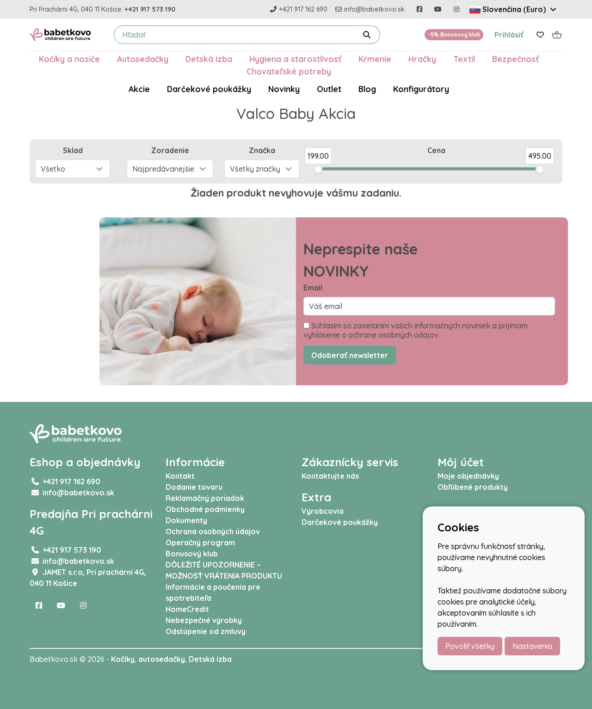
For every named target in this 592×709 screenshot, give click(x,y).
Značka (262, 150)
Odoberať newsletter (349, 355)
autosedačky (161, 659)
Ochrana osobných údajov (213, 531)
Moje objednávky (468, 476)
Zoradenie (170, 150)
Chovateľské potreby (289, 71)
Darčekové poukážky (209, 89)
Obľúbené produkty (473, 487)
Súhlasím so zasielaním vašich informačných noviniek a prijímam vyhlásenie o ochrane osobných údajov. (415, 330)
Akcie (139, 89)
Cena (436, 150)
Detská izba (208, 59)
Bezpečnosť (515, 59)
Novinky (284, 89)
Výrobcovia (323, 511)
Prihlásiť (509, 34)
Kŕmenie (374, 59)
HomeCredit (187, 609)
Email (312, 287)
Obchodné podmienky (205, 509)
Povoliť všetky (469, 646)
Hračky (422, 59)
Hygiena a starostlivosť (295, 59)
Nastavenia (532, 646)
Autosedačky (142, 59)
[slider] (318, 169)
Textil (464, 59)
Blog (367, 89)
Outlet (329, 89)
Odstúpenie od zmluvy (206, 631)
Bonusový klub (192, 553)
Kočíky (123, 659)
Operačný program (200, 542)
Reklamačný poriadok (205, 498)
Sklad (73, 150)
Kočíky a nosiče (69, 59)
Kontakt (180, 476)
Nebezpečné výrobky (204, 620)
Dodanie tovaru (194, 487)
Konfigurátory (421, 89)
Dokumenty (186, 520)
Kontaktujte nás (330, 476)
